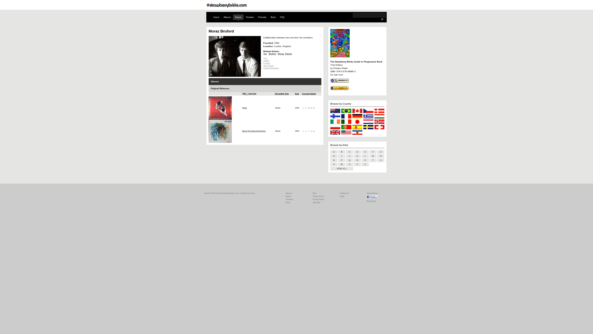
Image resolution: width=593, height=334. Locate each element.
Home (216, 17)
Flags (244, 108)
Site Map (316, 202)
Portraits (262, 17)
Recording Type (282, 94)
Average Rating (309, 94)
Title (244, 94)
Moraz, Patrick (285, 54)
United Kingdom (271, 68)
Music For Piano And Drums (254, 131)
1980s (266, 60)
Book (273, 17)
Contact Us (344, 193)
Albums (227, 17)
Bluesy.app (371, 201)
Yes (265, 54)
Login (342, 196)
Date (297, 94)
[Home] (226, 7)
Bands (238, 17)
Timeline (250, 17)
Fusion (266, 63)
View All (342, 168)
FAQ (282, 17)
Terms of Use (318, 196)
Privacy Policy (318, 199)
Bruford (272, 54)
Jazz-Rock (268, 65)
